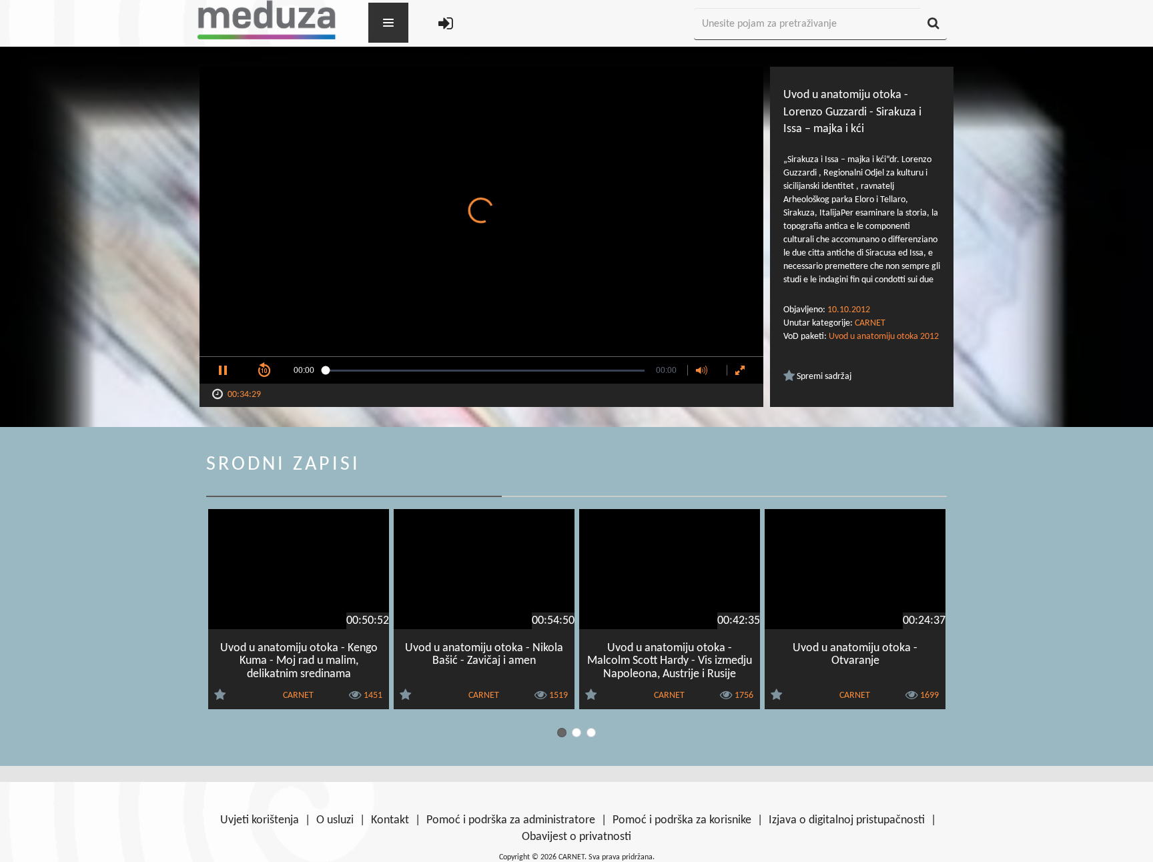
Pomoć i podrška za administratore (510, 820)
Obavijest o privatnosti (576, 837)
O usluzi (335, 820)
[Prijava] (446, 24)
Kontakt (390, 820)
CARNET (870, 323)
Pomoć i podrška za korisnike (682, 820)
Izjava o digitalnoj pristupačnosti (847, 820)
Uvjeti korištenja (259, 820)
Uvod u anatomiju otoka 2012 (884, 337)
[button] (223, 370)
